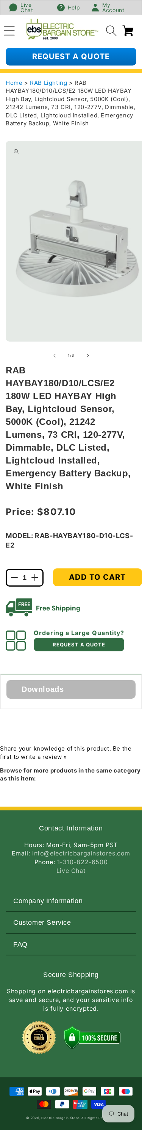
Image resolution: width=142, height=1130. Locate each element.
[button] (9, 29)
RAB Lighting (49, 82)
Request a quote (71, 56)
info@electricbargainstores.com (81, 853)
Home (14, 82)
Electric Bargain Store (60, 1118)
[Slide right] (88, 355)
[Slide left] (54, 355)
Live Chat (71, 870)
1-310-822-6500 (82, 862)
